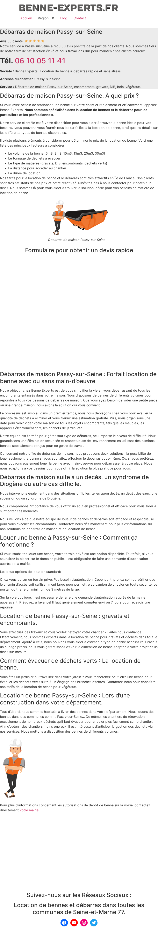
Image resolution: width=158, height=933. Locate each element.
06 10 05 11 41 (40, 60)
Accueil (26, 18)
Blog (63, 18)
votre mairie (29, 810)
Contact (79, 18)
